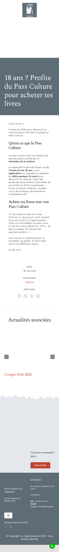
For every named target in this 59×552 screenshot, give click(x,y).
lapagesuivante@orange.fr (42, 506)
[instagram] (10, 527)
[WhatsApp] (32, 296)
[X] (25, 296)
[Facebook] (19, 296)
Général (29, 282)
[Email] (38, 296)
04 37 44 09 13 (42, 501)
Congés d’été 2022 (18, 374)
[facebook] (5, 527)
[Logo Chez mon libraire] (15, 403)
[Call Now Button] (52, 546)
